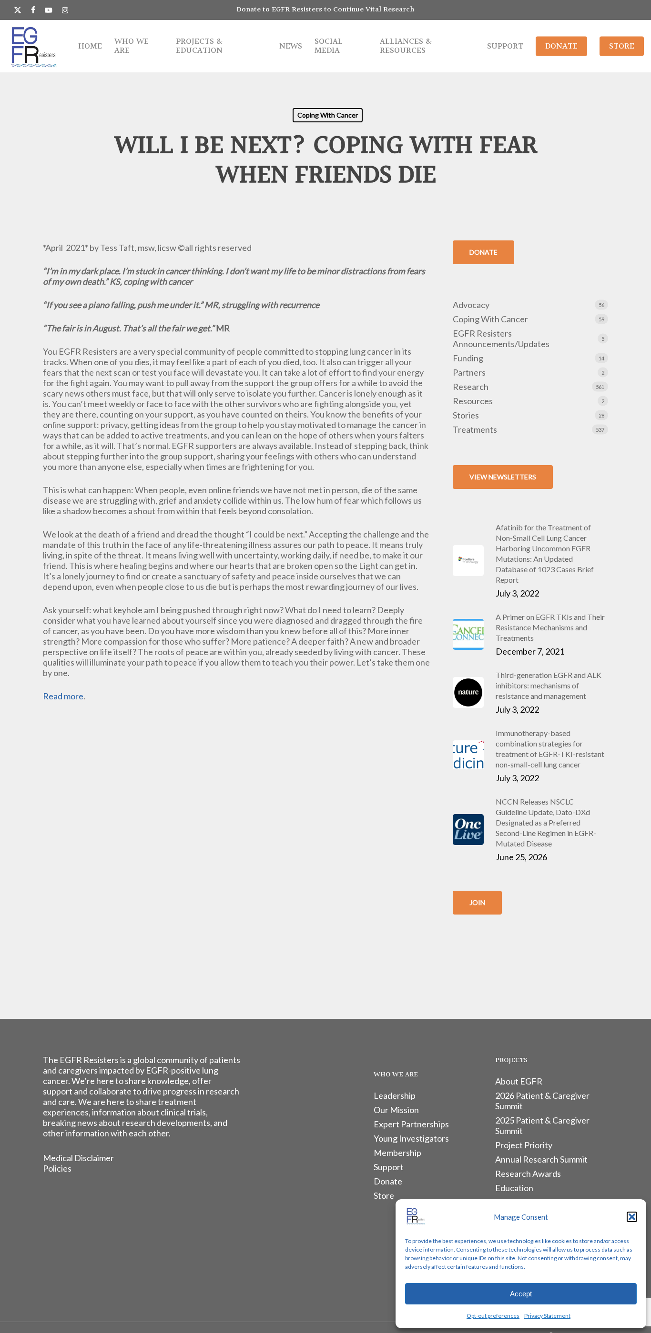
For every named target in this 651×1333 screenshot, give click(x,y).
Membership (397, 1152)
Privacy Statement (547, 1315)
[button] (632, 1217)
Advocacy (471, 304)
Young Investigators (411, 1138)
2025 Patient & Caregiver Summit (542, 1125)
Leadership (395, 1095)
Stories (466, 415)
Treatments (475, 429)
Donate (388, 1181)
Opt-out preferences (493, 1315)
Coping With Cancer (327, 115)
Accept (521, 1294)
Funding (468, 358)
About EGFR (518, 1081)
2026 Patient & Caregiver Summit (542, 1100)
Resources (473, 401)
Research (470, 386)
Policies (57, 1168)
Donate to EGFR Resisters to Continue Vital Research (325, 10)
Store (384, 1195)
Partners (469, 372)
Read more (63, 696)
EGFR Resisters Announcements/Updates (501, 338)
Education (514, 1188)
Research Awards (528, 1173)
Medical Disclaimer (78, 1158)
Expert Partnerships (411, 1124)
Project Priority (523, 1145)
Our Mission (396, 1109)
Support (389, 1167)
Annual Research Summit (541, 1159)
